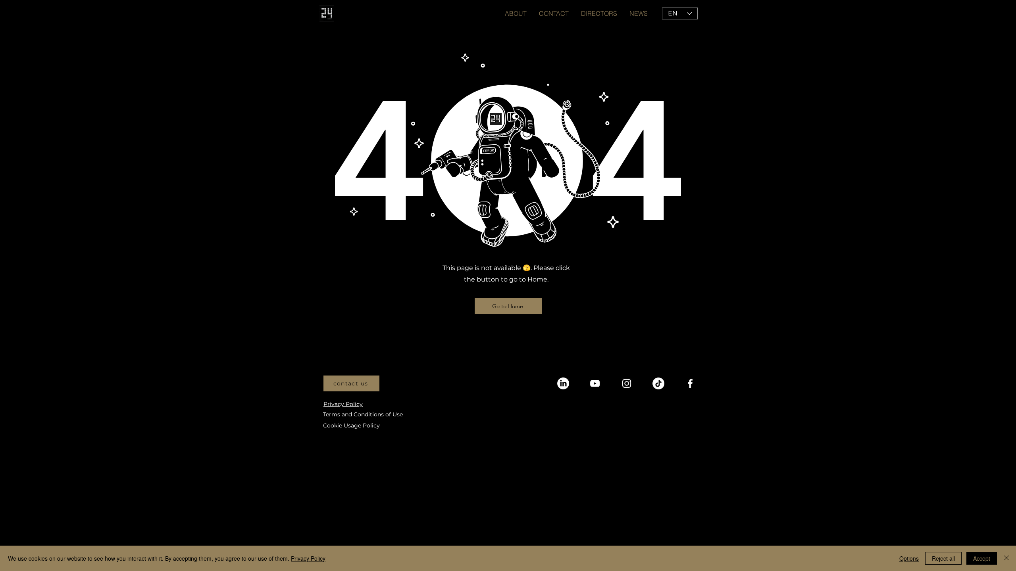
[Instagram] (627, 383)
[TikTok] (658, 383)
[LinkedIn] (563, 383)
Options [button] (909, 558)
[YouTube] (595, 383)
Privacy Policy (308, 558)
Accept (981, 558)
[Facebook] (690, 383)
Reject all (943, 558)
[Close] (1006, 558)
